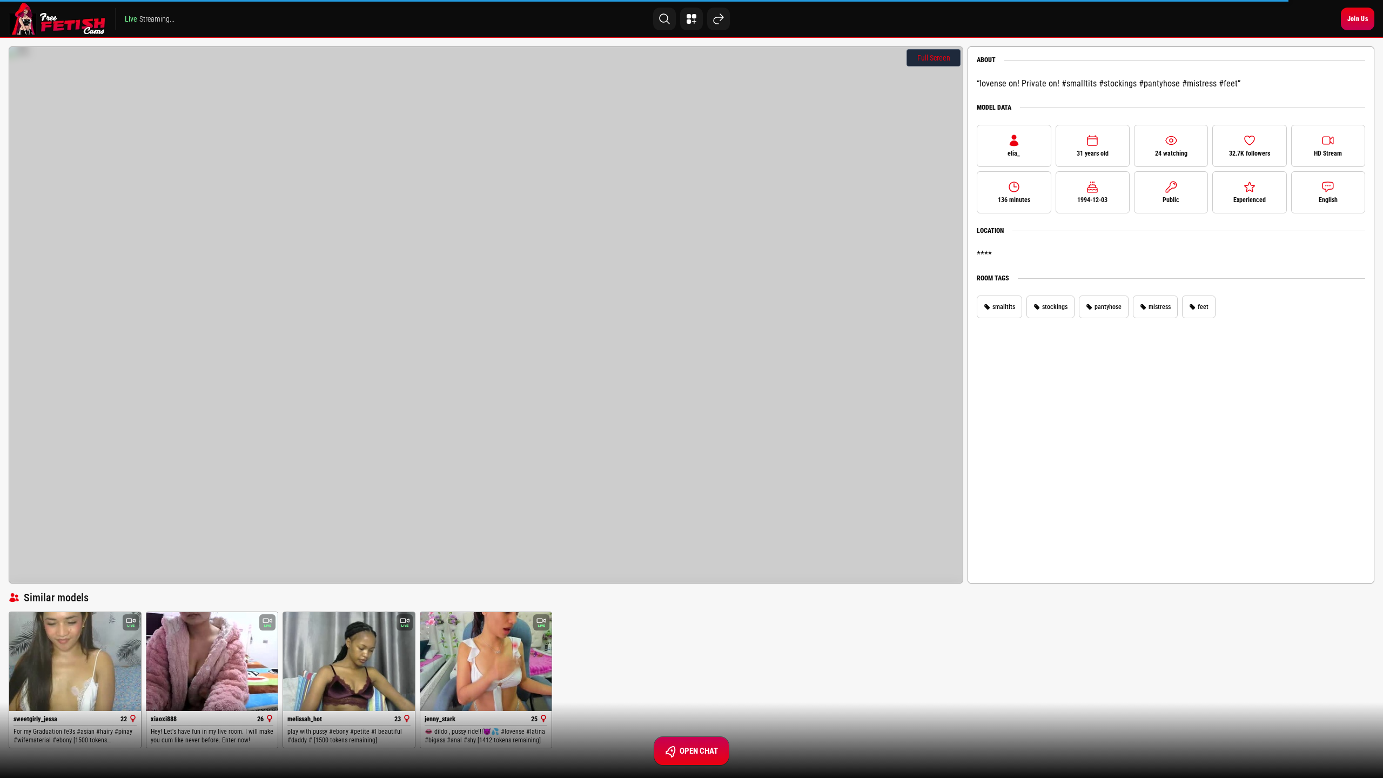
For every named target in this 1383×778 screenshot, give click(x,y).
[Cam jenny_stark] (486, 661)
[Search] (664, 19)
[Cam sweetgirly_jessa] (75, 661)
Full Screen (933, 57)
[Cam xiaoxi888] (212, 661)
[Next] (718, 19)
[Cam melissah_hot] (349, 661)
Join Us (1357, 19)
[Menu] (691, 19)
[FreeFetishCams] (57, 19)
